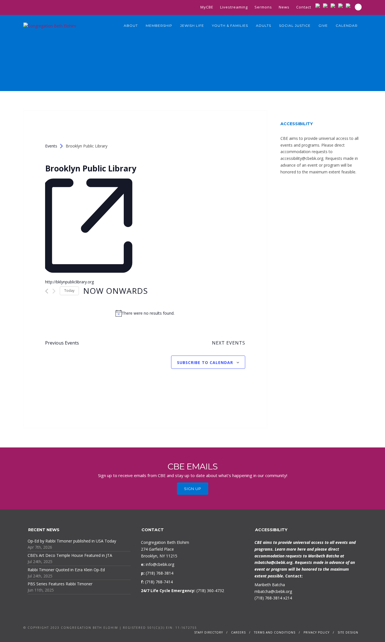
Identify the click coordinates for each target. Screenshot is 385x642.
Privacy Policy (316, 632)
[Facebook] (326, 5)
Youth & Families (230, 25)
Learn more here (290, 549)
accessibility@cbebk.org (301, 158)
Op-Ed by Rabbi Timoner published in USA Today (72, 541)
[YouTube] (341, 5)
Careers (238, 632)
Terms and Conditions (274, 632)
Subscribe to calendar (205, 362)
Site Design (348, 632)
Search (358, 7)
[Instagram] (318, 5)
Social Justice (295, 25)
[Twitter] (334, 5)
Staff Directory (208, 632)
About (131, 25)
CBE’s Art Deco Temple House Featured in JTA (70, 555)
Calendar (347, 25)
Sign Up (192, 488)
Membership (159, 25)
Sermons (263, 7)
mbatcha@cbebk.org (274, 562)
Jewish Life (192, 25)
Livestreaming (234, 7)
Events (51, 146)
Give (323, 25)
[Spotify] (349, 5)
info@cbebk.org (160, 564)
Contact (303, 7)
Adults (263, 25)
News (284, 7)
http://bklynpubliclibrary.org (69, 281)
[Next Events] (54, 291)
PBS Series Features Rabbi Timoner (60, 583)
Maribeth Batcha (270, 584)
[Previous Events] (46, 291)
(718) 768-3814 (268, 598)
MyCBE (206, 7)
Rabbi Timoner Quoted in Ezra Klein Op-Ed (66, 569)
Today (69, 290)
